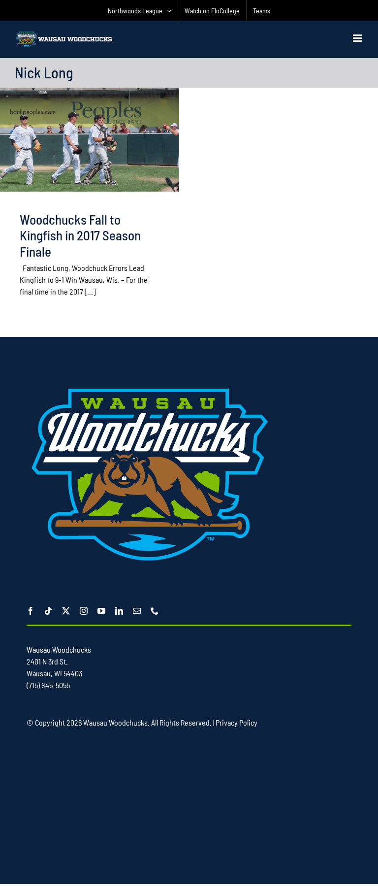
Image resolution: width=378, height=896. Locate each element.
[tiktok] (48, 611)
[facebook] (30, 611)
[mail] (137, 611)
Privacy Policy (236, 722)
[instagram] (84, 611)
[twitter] (66, 611)
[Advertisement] (202, 805)
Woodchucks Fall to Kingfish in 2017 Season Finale (80, 235)
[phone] (154, 611)
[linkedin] (119, 611)
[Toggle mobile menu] (358, 38)
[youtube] (101, 611)
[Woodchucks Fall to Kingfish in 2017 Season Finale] (89, 139)
